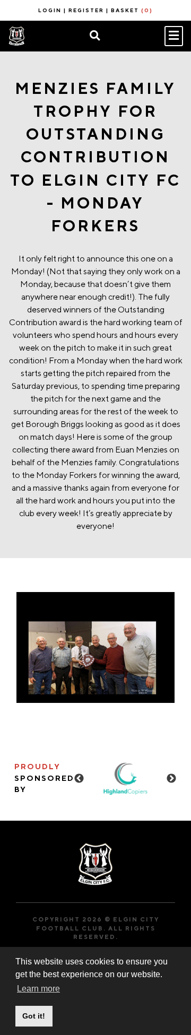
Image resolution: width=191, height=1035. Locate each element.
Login (50, 10)
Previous (79, 778)
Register (86, 10)
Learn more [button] (38, 988)
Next (171, 778)
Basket (132, 10)
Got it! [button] (33, 1016)
